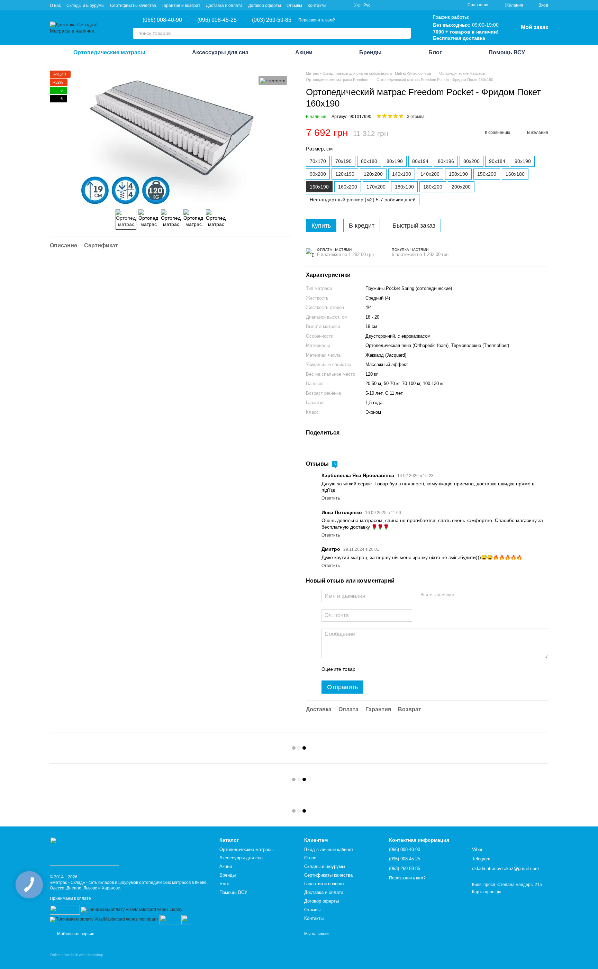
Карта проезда (486, 891)
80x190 (395, 161)
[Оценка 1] (366, 669)
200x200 (461, 187)
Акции (303, 52)
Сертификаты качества (133, 5)
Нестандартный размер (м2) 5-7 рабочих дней (363, 199)
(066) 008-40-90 (162, 20)
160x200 (347, 187)
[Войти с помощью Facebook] (463, 595)
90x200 (318, 174)
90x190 (523, 161)
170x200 (376, 187)
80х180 (369, 161)
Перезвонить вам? (316, 20)
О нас (55, 5)
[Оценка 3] (389, 669)
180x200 (432, 187)
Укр (357, 5)
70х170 (318, 161)
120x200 (373, 174)
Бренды (370, 52)
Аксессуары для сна (220, 52)
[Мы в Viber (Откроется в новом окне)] (336, 5)
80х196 (446, 161)
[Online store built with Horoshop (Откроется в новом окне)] (76, 961)
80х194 (420, 161)
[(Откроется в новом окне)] (170, 919)
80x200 (471, 161)
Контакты (317, 5)
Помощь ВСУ (507, 52)
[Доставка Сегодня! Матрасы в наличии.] (84, 851)
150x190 (458, 174)
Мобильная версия (75, 933)
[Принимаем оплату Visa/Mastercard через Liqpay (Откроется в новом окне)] (131, 909)
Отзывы (294, 5)
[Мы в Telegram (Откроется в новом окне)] (344, 5)
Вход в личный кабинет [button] (328, 849)
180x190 (404, 187)
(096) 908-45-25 (217, 20)
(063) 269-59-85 (271, 20)
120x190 (344, 174)
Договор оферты (264, 5)
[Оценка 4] (400, 669)
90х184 (497, 161)
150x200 (486, 174)
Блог (435, 52)
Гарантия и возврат (181, 5)
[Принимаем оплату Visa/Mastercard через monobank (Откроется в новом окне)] (104, 919)
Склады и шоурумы (85, 5)
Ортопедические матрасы (109, 52)
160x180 (515, 174)
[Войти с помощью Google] (474, 595)
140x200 (430, 174)
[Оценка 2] (377, 669)
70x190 (343, 161)
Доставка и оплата (224, 5)
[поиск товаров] (405, 33)
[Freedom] (273, 80)
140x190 (401, 174)
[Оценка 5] (411, 669)
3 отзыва (416, 116)
